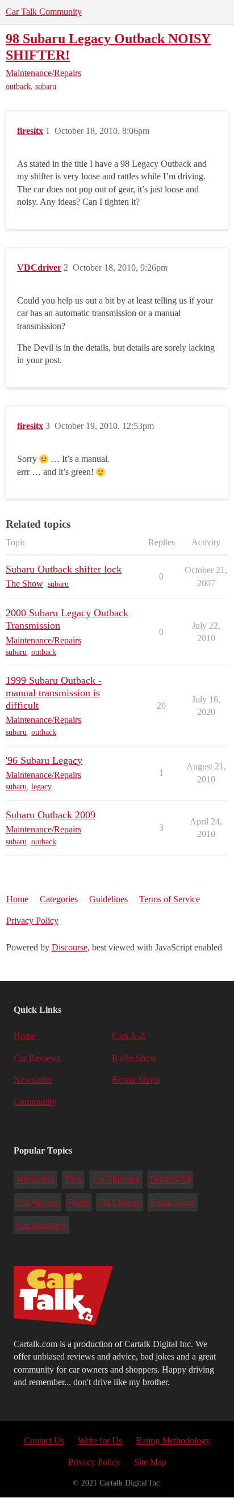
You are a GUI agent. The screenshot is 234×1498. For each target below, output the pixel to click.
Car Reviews (37, 1058)
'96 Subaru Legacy (44, 760)
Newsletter (33, 1079)
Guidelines (108, 899)
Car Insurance (41, 1225)
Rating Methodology (173, 1440)
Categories (59, 899)
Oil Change (119, 1202)
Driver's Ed (170, 1179)
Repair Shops (136, 1079)
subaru (45, 86)
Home (17, 899)
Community (35, 1101)
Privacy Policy (32, 920)
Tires (73, 1179)
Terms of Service (169, 899)
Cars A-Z (128, 1036)
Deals (78, 1202)
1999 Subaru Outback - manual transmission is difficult (54, 693)
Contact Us (44, 1440)
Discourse (69, 947)
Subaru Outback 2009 (50, 814)
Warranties (35, 1179)
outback (18, 86)
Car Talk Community (44, 11)
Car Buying (37, 1202)
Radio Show (134, 1058)
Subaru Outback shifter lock (64, 569)
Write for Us (100, 1440)
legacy (41, 786)
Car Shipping (116, 1179)
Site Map (150, 1462)
